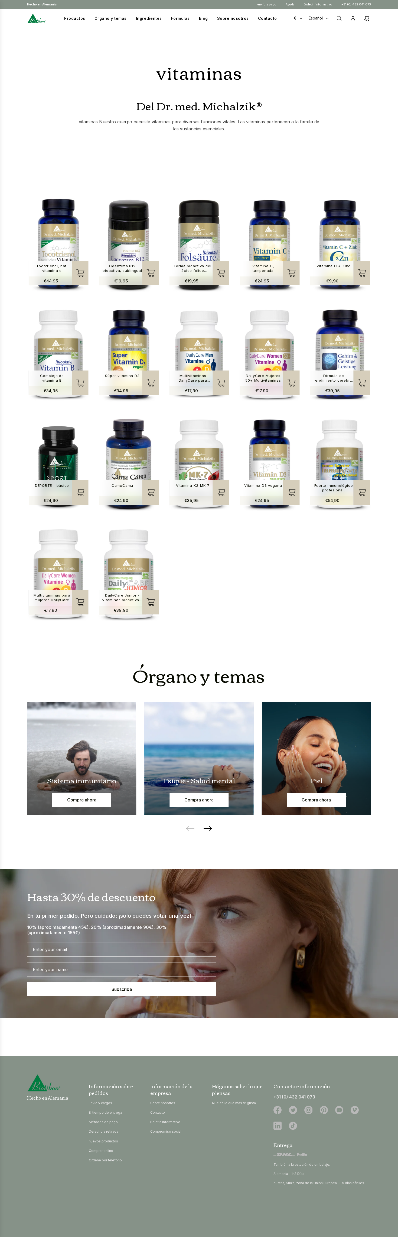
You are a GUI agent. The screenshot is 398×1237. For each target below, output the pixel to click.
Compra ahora (81, 800)
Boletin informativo (318, 4)
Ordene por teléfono (105, 1160)
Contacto (157, 1112)
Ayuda (290, 4)
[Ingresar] (353, 18)
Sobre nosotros (162, 1103)
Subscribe (122, 989)
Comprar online (101, 1151)
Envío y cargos (100, 1103)
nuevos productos (103, 1141)
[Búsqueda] (339, 18)
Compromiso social (165, 1131)
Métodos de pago (103, 1122)
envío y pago (266, 4)
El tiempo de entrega (105, 1112)
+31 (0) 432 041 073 (356, 4)
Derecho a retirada (103, 1131)
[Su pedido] (365, 18)
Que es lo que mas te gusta (234, 1103)
